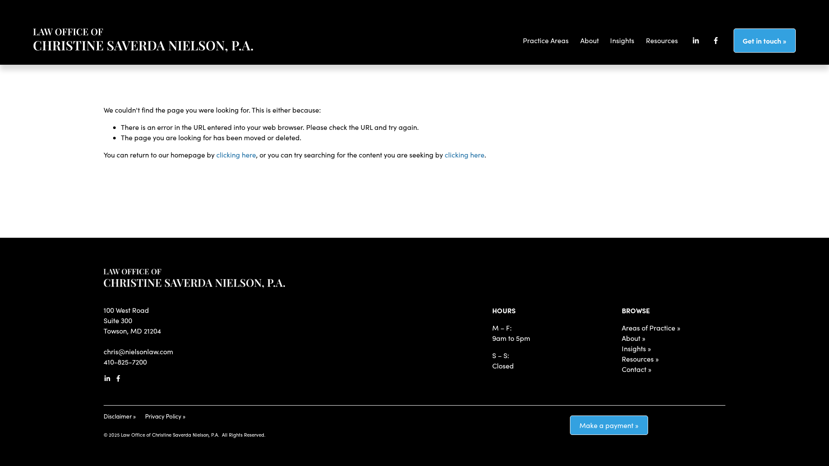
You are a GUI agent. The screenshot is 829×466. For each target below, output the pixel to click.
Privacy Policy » (165, 416)
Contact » (637, 369)
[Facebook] (716, 40)
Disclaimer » (120, 416)
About (589, 40)
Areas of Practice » (651, 327)
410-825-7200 (125, 361)
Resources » (640, 358)
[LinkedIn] (695, 40)
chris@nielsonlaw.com (138, 351)
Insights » (636, 348)
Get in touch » (764, 40)
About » (633, 338)
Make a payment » (609, 425)
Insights (622, 40)
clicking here (236, 154)
